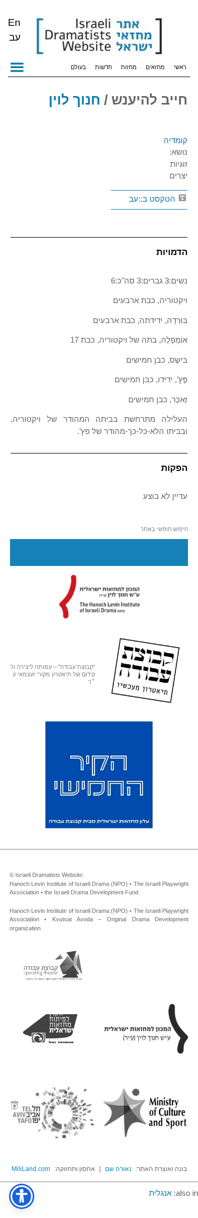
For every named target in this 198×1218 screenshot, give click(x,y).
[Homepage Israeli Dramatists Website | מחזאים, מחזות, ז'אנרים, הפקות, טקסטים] (99, 37)
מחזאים (155, 67)
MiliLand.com (31, 1169)
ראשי (180, 67)
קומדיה (175, 140)
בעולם (78, 67)
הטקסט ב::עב (153, 198)
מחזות (129, 67)
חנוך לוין (74, 100)
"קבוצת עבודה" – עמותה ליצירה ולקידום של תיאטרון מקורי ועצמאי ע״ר (53, 674)
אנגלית (160, 1192)
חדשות (103, 67)
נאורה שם (118, 1169)
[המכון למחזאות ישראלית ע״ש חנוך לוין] (99, 596)
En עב (14, 30)
